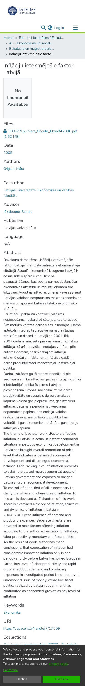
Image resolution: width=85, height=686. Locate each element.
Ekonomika (12, 612)
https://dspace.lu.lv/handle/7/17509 (31, 628)
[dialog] (42, 665)
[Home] (21, 11)
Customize (10, 670)
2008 (7, 152)
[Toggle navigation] (75, 28)
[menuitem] (50, 28)
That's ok (61, 679)
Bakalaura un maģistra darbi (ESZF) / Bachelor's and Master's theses (31, 48)
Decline (22, 679)
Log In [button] (59, 27)
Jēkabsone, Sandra (17, 211)
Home (8, 37)
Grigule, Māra (13, 168)
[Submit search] (43, 28)
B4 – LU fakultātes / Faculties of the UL (41, 37)
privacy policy (58, 664)
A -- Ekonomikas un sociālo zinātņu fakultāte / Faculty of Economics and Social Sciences (31, 43)
